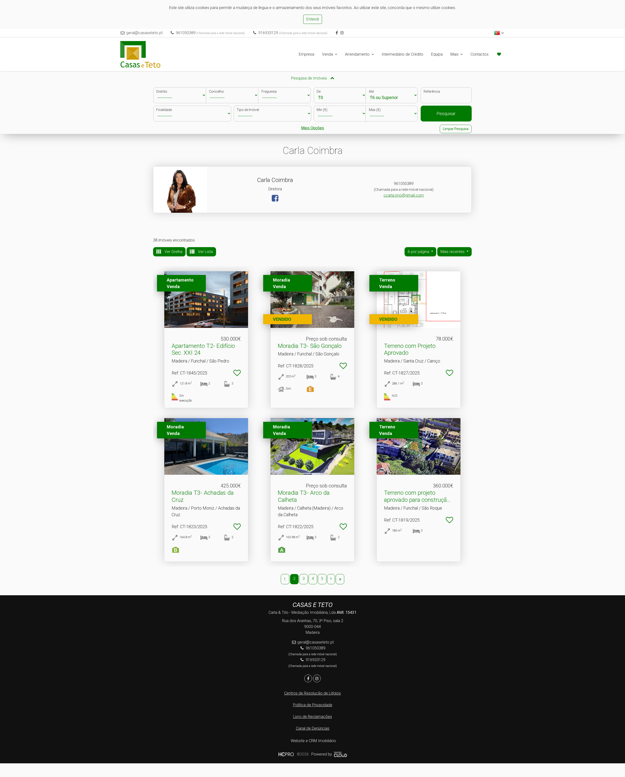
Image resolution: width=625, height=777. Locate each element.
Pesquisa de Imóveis (309, 78)
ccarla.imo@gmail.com (404, 195)
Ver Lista (205, 251)
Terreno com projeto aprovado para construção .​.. (418, 499)
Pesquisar (446, 113)
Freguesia (269, 91)
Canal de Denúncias (312, 728)
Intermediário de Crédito (402, 54)
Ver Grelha (173, 251)
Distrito (161, 91)
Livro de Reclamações (312, 716)
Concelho (216, 91)
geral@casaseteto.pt (144, 32)
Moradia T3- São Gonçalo (310, 346)
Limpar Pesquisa (456, 129)
